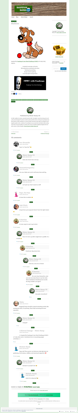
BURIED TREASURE (59, 56)
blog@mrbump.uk (33, 395)
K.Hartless (23, 220)
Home (13, 17)
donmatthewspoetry (26, 168)
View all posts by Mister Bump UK (31, 126)
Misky (21, 302)
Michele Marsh (24, 347)
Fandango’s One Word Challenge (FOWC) (27, 61)
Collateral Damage (45, 132)
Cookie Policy (23, 411)
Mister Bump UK (28, 155)
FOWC (14, 101)
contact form (49, 395)
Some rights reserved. (61, 32)
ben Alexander (24, 143)
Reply (33, 164)
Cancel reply (36, 387)
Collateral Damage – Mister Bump (31, 331)
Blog (17, 17)
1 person (18, 150)
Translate (61, 63)
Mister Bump (24, 17)
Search (31, 17)
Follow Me (63, 68)
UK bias (47, 398)
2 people (18, 200)
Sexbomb (15, 132)
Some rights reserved (44, 390)
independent (40, 398)
